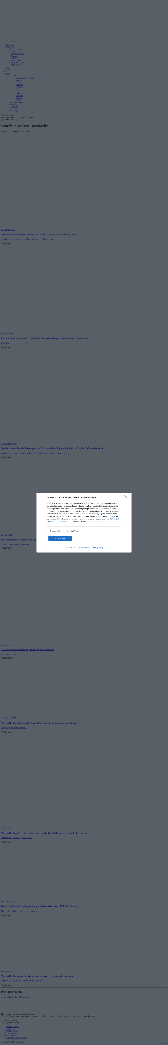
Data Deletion (70, 548)
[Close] (126, 497)
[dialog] (84, 522)
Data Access (84, 548)
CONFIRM (60, 538)
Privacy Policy (98, 548)
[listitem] (84, 531)
